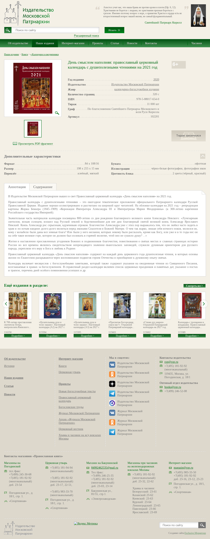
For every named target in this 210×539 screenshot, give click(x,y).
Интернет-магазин (73, 43)
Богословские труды (71, 407)
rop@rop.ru (171, 361)
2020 (156, 79)
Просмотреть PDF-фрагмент (35, 143)
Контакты (151, 43)
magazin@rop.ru (183, 467)
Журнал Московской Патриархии (79, 413)
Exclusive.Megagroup (195, 533)
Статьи (115, 43)
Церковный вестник (71, 429)
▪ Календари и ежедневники (45, 54)
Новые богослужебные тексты (77, 391)
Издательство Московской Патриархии (135, 84)
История (9, 366)
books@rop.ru (172, 387)
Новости (132, 43)
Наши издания (45, 43)
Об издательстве (18, 43)
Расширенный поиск (86, 35)
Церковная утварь (69, 372)
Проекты (97, 43)
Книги (25, 54)
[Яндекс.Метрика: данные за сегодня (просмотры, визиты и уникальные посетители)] (86, 523)
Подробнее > (18, 335)
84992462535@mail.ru (104, 467)
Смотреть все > (194, 285)
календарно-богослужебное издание (136, 89)
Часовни (197, 43)
